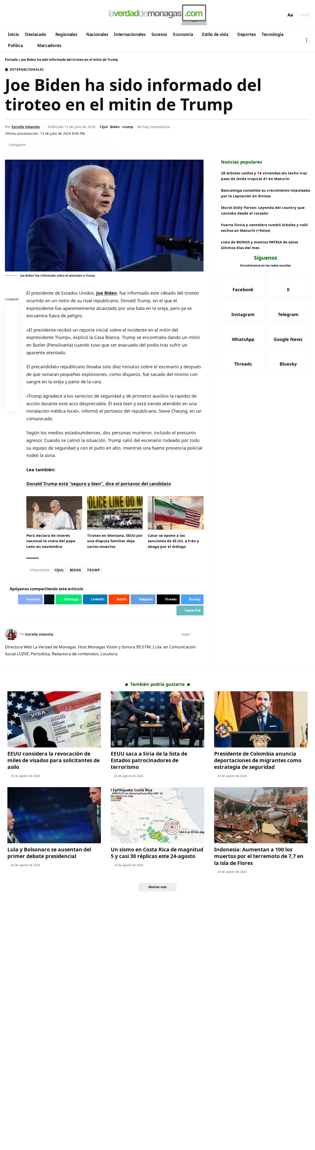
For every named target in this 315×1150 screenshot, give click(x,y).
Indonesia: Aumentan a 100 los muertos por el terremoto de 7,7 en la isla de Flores (258, 856)
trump (127, 126)
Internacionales (27, 69)
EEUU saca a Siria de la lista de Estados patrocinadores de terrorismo (149, 760)
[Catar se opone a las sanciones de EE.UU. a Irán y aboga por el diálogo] (176, 513)
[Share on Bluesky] (12, 393)
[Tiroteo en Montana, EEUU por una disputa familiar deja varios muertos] (115, 513)
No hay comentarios (153, 126)
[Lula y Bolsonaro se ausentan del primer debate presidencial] (54, 815)
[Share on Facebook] (34, 145)
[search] (281, 14)
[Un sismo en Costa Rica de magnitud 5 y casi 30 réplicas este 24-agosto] (157, 815)
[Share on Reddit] (76, 145)
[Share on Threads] (97, 145)
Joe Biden (106, 293)
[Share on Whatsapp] (55, 145)
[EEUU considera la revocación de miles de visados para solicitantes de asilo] (54, 719)
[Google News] (22, 15)
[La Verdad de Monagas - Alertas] (157, 15)
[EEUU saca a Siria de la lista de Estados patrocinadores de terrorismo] (157, 719)
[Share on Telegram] (87, 145)
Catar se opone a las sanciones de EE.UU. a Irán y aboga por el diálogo (173, 541)
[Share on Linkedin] (65, 145)
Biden (115, 126)
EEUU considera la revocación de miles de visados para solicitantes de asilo (53, 760)
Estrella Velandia (26, 126)
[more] (306, 40)
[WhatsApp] (42, 15)
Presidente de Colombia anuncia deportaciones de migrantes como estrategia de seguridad (257, 760)
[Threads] (49, 15)
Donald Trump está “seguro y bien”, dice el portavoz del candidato (98, 484)
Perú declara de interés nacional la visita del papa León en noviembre (50, 541)
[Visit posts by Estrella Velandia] (11, 634)
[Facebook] (9, 15)
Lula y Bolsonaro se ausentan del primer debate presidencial (49, 853)
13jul (103, 126)
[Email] (12, 405)
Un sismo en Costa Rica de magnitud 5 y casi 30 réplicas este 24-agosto (157, 853)
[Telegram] (36, 15)
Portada (11, 59)
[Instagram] (29, 15)
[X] (16, 15)
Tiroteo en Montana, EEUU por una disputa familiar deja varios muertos (115, 541)
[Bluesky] (56, 15)
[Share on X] (44, 145)
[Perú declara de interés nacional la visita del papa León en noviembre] (54, 513)
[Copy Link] (108, 145)
